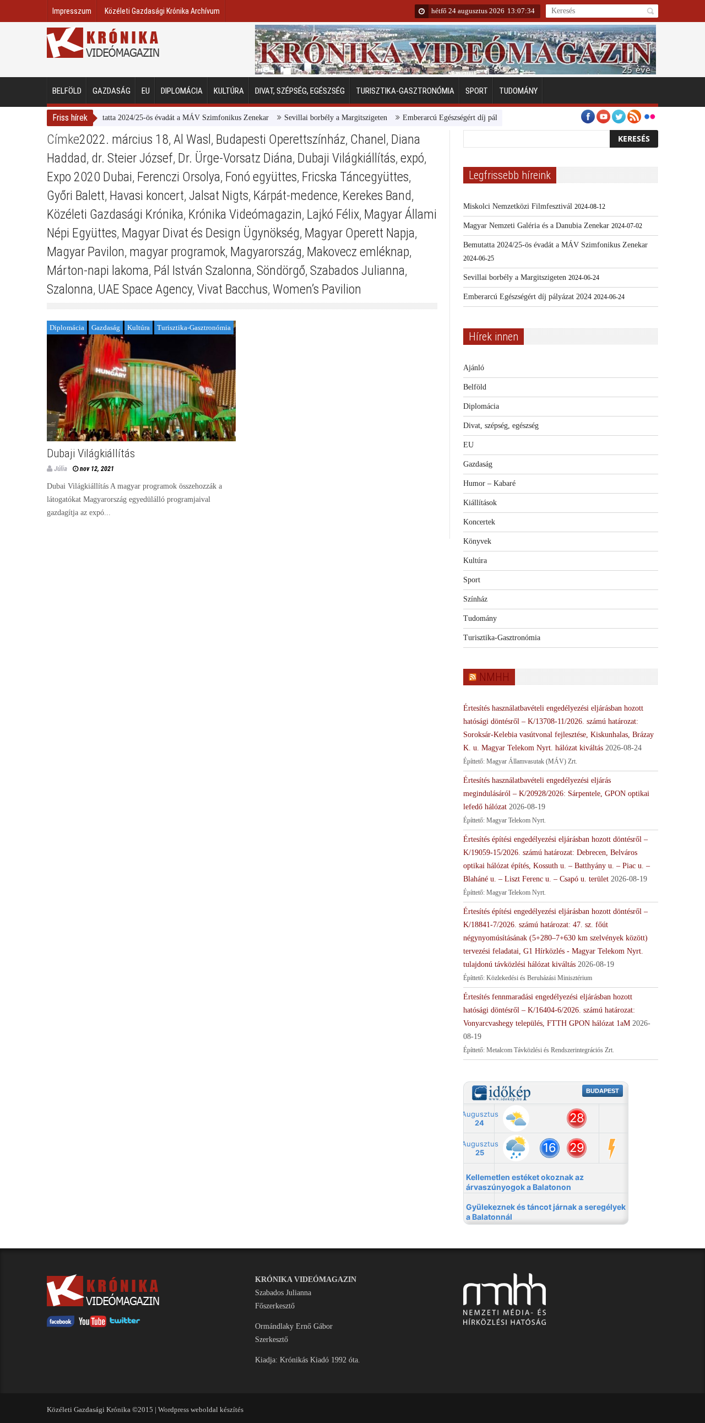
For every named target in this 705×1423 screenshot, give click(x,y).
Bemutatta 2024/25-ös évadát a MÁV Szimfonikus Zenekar (153, 117)
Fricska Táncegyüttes (355, 177)
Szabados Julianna (357, 270)
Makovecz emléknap (358, 251)
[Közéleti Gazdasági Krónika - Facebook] (60, 1325)
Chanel (368, 139)
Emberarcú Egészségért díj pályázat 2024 (443, 117)
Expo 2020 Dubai (89, 177)
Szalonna (70, 289)
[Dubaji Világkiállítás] (141, 381)
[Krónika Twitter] (125, 1325)
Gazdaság (112, 91)
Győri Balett (76, 195)
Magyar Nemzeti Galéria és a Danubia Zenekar (536, 225)
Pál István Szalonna (203, 270)
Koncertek (479, 522)
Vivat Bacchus (232, 289)
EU (146, 91)
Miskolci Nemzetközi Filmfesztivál (517, 206)
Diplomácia (182, 91)
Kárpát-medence (295, 195)
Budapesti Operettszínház (280, 139)
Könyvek (477, 541)
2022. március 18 (124, 139)
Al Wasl (192, 139)
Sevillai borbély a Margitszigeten (312, 117)
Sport (476, 91)
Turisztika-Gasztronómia (405, 91)
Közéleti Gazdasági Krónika (115, 214)
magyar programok (177, 251)
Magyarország (266, 251)
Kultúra (229, 91)
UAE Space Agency (145, 289)
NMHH (494, 677)
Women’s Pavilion (317, 289)
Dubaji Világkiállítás (346, 158)
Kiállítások (480, 503)
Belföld (67, 91)
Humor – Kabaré (489, 483)
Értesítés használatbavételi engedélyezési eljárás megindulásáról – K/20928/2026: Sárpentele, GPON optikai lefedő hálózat (556, 793)
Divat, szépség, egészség (300, 91)
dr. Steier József (132, 158)
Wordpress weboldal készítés (200, 1409)
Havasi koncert (147, 195)
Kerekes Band (377, 195)
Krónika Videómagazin (245, 214)
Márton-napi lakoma (98, 270)
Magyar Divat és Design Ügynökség (211, 233)
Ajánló (473, 368)
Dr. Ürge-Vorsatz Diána (235, 158)
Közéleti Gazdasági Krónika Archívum (162, 11)
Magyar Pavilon (85, 251)
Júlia (60, 468)
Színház (475, 599)
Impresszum (71, 11)
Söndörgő (281, 270)
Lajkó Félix (333, 214)
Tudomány (518, 91)
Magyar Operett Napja (360, 233)
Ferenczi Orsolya (178, 177)
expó (412, 158)
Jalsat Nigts (218, 195)
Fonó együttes (261, 177)
